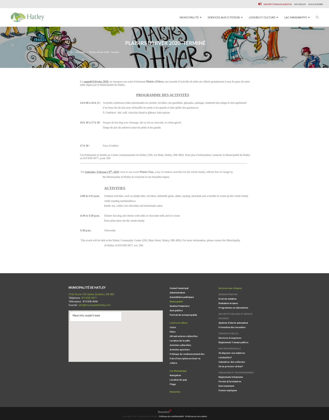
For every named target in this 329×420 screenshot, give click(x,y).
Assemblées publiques (182, 297)
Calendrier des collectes (231, 362)
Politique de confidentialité (171, 416)
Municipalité (176, 301)
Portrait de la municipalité (183, 315)
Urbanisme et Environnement (236, 372)
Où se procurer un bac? (230, 366)
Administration (177, 292)
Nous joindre (315, 4)
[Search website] (317, 17)
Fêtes (172, 331)
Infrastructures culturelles (184, 336)
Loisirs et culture (179, 323)
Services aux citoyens (230, 288)
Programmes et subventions (233, 307)
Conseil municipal (179, 288)
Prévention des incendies (232, 327)
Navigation (175, 375)
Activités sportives (180, 349)
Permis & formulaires (229, 381)
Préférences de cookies (196, 416)
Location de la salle (180, 340)
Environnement (226, 386)
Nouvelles (300, 4)
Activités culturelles (180, 345)
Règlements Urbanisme (230, 377)
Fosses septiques (227, 390)
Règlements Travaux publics (233, 342)
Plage (173, 384)
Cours (173, 327)
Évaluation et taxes (228, 303)
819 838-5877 (89, 298)
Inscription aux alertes (278, 4)
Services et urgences (229, 338)
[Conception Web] (164, 412)
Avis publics (176, 310)
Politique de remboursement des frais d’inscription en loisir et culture (187, 358)
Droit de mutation (227, 299)
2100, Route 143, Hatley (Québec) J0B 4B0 (91, 294)
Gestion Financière (180, 306)
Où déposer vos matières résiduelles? (231, 355)
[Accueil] (71, 52)
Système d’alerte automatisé (233, 323)
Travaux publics (228, 333)
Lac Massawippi (178, 371)
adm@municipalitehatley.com (94, 305)
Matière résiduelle (229, 348)
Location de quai (178, 379)
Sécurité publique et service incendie (235, 316)
